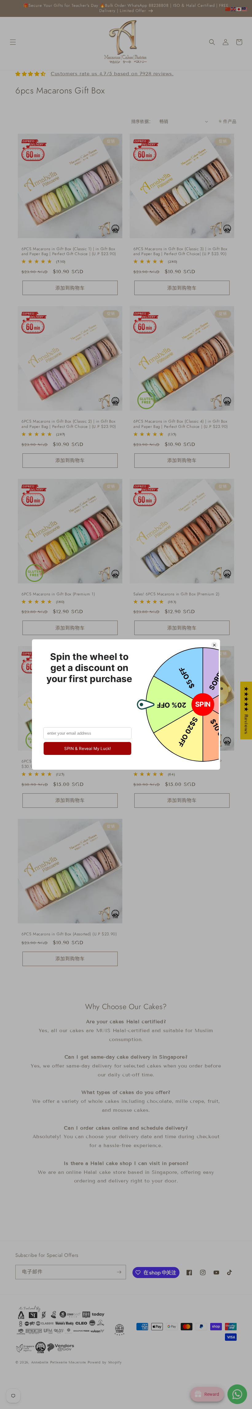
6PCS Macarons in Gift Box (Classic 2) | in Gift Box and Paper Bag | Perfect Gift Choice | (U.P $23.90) (69, 424)
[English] (233, 9)
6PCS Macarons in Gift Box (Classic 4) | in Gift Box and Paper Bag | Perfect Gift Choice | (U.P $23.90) (180, 424)
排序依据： (142, 121)
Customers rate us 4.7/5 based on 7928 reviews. (112, 74)
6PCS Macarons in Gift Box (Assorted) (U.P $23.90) (69, 934)
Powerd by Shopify (105, 1362)
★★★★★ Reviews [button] (246, 710)
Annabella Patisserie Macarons (58, 1362)
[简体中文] (228, 9)
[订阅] (119, 1272)
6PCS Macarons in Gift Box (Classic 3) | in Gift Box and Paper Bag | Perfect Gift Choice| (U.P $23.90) (180, 252)
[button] (13, 42)
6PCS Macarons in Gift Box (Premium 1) (58, 594)
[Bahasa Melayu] (244, 9)
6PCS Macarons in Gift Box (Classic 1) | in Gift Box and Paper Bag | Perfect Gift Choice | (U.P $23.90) (69, 252)
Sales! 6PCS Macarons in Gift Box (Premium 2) (176, 594)
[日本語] (239, 9)
